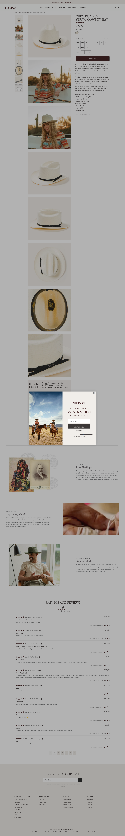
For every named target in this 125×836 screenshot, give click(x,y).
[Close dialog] (94, 393)
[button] (79, 426)
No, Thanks (79, 430)
